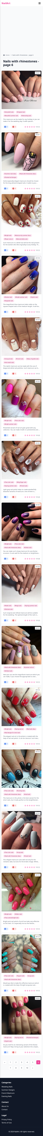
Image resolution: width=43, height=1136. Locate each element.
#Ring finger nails (21, 482)
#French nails (19, 359)
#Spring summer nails (10, 486)
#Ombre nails (28, 547)
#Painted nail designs (10, 177)
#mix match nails (9, 362)
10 (27, 1068)
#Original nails (21, 112)
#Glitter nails (18, 914)
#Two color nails (19, 420)
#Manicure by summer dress (23, 235)
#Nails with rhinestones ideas (27, 174)
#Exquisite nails (8, 301)
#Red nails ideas (31, 729)
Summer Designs (8, 1090)
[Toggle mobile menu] (39, 3)
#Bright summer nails (21, 297)
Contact (5, 1109)
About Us (5, 1106)
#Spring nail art (19, 729)
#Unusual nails (8, 359)
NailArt (6, 3)
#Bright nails (8, 235)
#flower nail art (8, 239)
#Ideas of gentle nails (33, 359)
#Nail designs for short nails (12, 733)
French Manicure (8, 1093)
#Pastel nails (27, 856)
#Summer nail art (29, 667)
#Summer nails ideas (10, 174)
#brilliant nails (8, 671)
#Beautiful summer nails (11, 115)
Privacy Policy (7, 1119)
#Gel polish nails (9, 112)
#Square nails (20, 976)
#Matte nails (7, 605)
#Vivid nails (27, 794)
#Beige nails (18, 605)
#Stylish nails (34, 297)
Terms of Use (7, 1123)
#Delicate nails (8, 609)
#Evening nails (21, 791)
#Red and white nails (22, 239)
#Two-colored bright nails (11, 918)
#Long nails (20, 852)
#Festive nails (8, 297)
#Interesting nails (26, 115)
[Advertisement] (21, 28)
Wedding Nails (7, 1087)
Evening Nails (7, 1096)
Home (8, 55)
